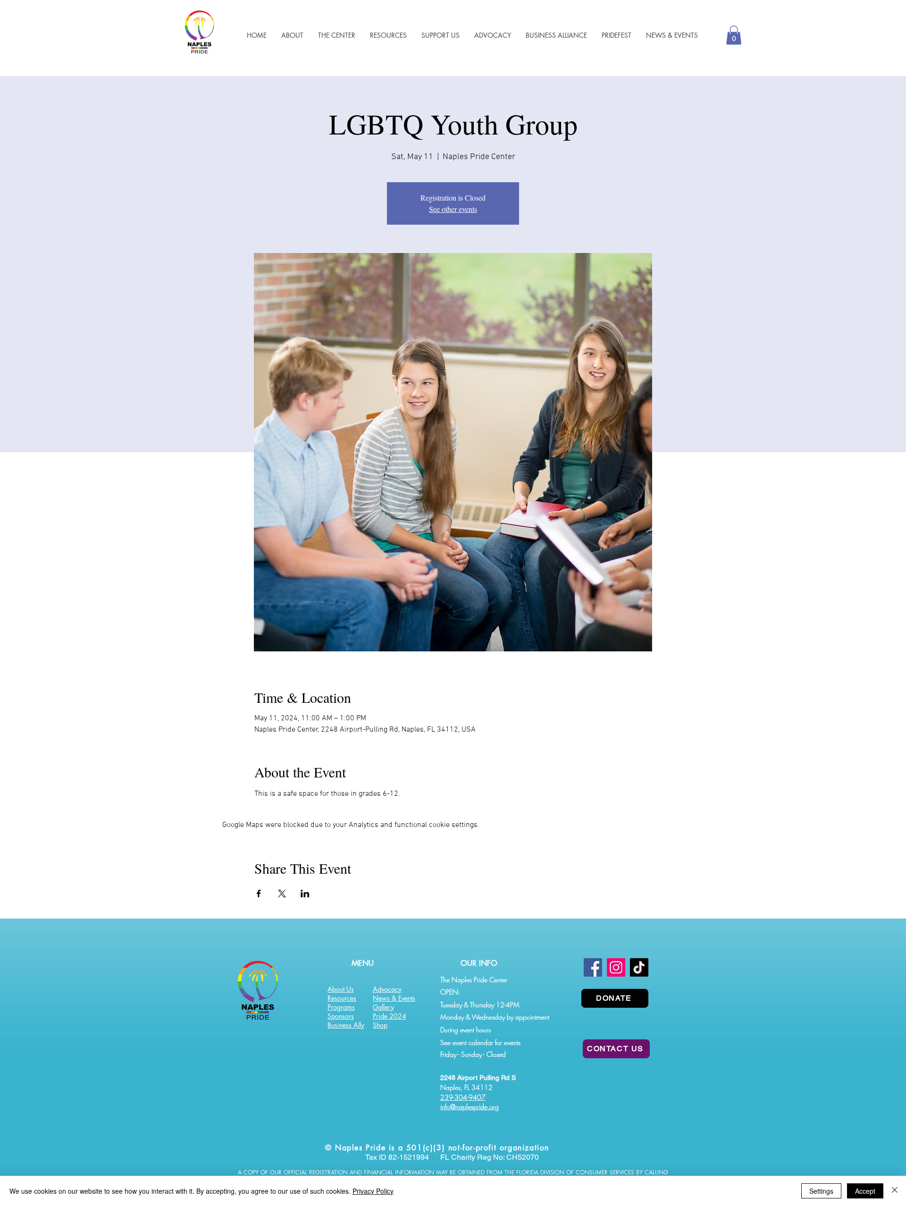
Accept (865, 1191)
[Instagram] (616, 967)
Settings (821, 1191)
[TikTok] (639, 967)
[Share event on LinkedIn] (305, 893)
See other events (453, 209)
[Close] (894, 1190)
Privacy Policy (373, 1191)
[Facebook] (593, 967)
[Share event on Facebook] (258, 893)
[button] (388, 35)
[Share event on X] (281, 893)
